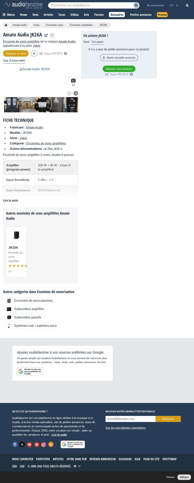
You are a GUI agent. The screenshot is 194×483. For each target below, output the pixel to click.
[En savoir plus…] (65, 53)
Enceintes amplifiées (81, 25)
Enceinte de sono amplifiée (21, 41)
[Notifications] (187, 5)
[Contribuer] (34, 53)
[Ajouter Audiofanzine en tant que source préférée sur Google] (30, 371)
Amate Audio (20, 25)
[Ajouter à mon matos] (52, 35)
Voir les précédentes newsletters (126, 427)
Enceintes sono (54, 25)
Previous (69, 93)
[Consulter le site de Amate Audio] (45, 35)
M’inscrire (168, 418)
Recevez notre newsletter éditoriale (130, 411)
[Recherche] (136, 5)
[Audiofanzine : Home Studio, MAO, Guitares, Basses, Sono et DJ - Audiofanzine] (23, 5)
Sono (36, 25)
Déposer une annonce (119, 68)
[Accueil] (6, 25)
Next (76, 93)
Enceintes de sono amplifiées (46, 143)
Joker (36, 45)
